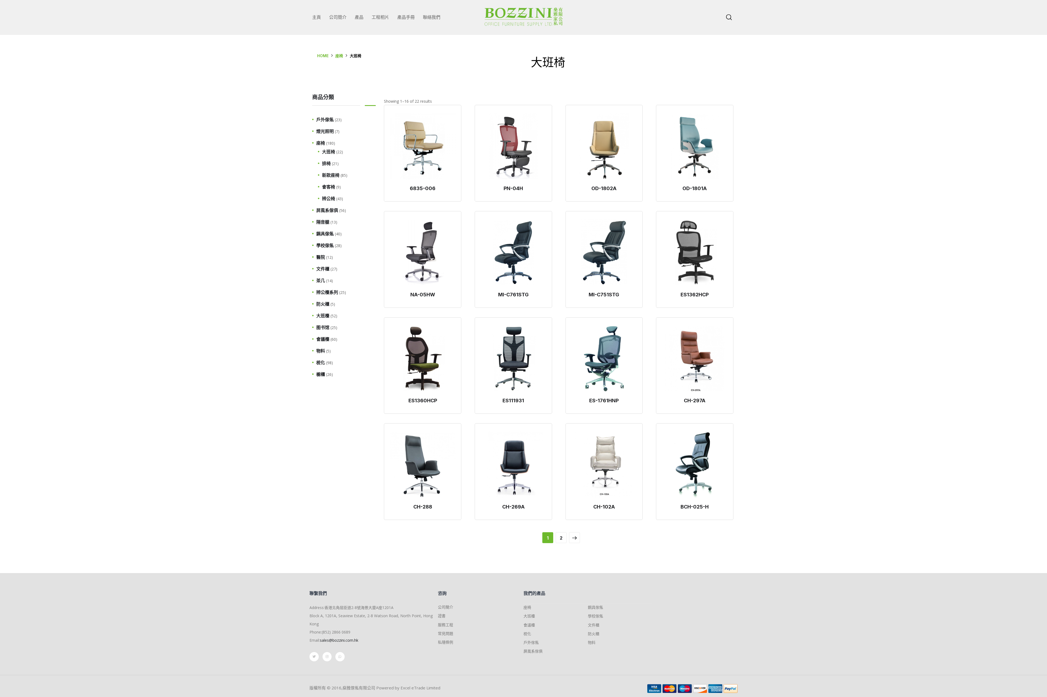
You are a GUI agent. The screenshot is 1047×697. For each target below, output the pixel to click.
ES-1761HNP (604, 400)
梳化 (320, 363)
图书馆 (322, 327)
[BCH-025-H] (695, 465)
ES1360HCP (422, 400)
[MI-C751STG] (604, 252)
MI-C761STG (513, 294)
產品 (359, 17)
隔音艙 (322, 222)
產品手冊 (406, 17)
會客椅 (328, 187)
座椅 (339, 55)
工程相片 (380, 17)
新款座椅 (330, 175)
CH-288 (422, 507)
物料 (320, 351)
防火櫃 (322, 304)
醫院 (320, 257)
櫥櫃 (320, 374)
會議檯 (322, 339)
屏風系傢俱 (327, 210)
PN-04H (513, 188)
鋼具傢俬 (325, 234)
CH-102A (604, 507)
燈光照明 (325, 131)
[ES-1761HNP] (604, 359)
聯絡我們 (431, 17)
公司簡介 (338, 17)
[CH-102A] (604, 465)
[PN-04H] (513, 146)
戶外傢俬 (325, 120)
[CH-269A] (513, 465)
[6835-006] (423, 146)
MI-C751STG (604, 294)
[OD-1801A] (695, 146)
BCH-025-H (695, 507)
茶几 (320, 281)
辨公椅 (328, 199)
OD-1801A (694, 188)
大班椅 (328, 152)
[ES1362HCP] (695, 252)
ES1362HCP (695, 294)
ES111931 (513, 400)
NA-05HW (422, 294)
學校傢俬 (325, 245)
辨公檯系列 (327, 292)
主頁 (316, 17)
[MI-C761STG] (513, 252)
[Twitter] (314, 656)
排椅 (326, 163)
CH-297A (694, 400)
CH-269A (513, 507)
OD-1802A (603, 188)
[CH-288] (423, 465)
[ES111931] (513, 359)
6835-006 (422, 188)
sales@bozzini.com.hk (339, 640)
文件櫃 (322, 269)
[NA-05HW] (423, 252)
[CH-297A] (695, 359)
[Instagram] (327, 656)
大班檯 (322, 316)
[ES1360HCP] (423, 359)
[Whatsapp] (340, 656)
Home (323, 55)
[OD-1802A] (604, 146)
